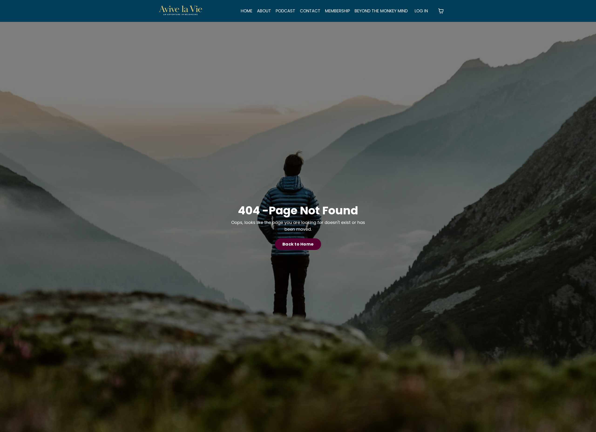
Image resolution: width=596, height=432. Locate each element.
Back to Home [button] (298, 244)
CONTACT (310, 11)
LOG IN (421, 11)
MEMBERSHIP (337, 11)
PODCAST (285, 11)
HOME (246, 11)
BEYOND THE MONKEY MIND (381, 11)
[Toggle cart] (441, 11)
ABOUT (264, 11)
